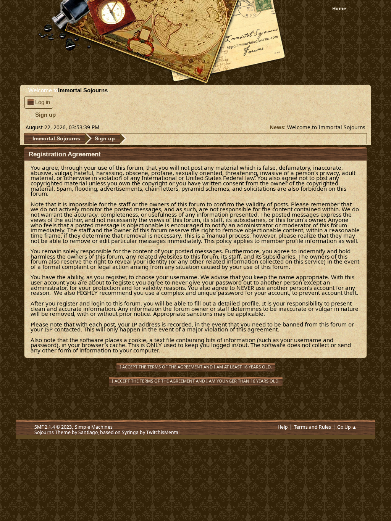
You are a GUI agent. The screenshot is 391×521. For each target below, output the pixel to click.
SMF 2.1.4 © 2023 (53, 427)
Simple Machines (94, 427)
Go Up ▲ (347, 427)
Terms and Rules (312, 427)
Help (283, 427)
